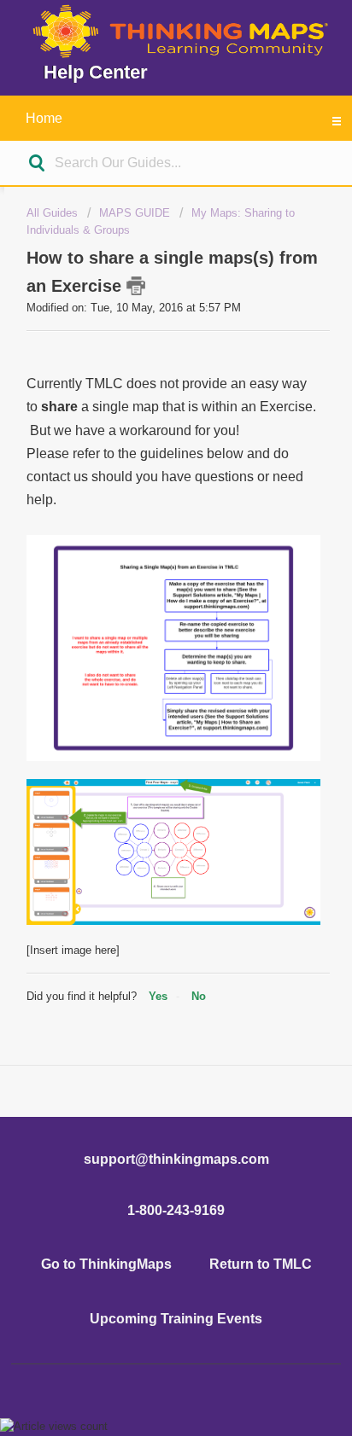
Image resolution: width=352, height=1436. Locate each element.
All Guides (52, 212)
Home (44, 118)
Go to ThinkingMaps (106, 1264)
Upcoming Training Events (176, 1318)
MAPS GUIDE (134, 212)
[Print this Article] (135, 285)
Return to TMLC (260, 1264)
